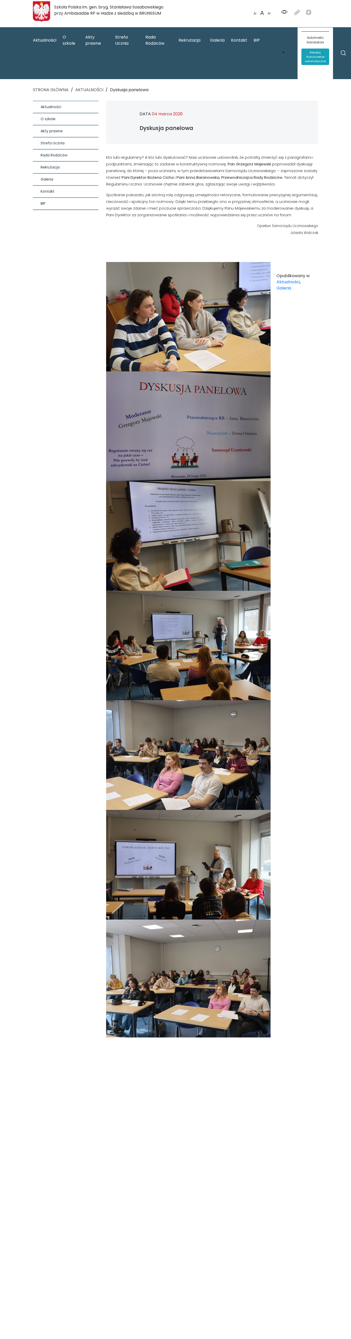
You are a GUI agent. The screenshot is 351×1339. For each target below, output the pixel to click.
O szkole (69, 40)
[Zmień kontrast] (285, 12)
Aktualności (44, 40)
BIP (257, 40)
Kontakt (239, 40)
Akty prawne (93, 40)
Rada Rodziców (154, 40)
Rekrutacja (189, 40)
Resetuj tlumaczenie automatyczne (315, 56)
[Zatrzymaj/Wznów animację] (308, 12)
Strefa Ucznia (121, 40)
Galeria (217, 40)
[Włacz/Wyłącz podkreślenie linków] (297, 12)
